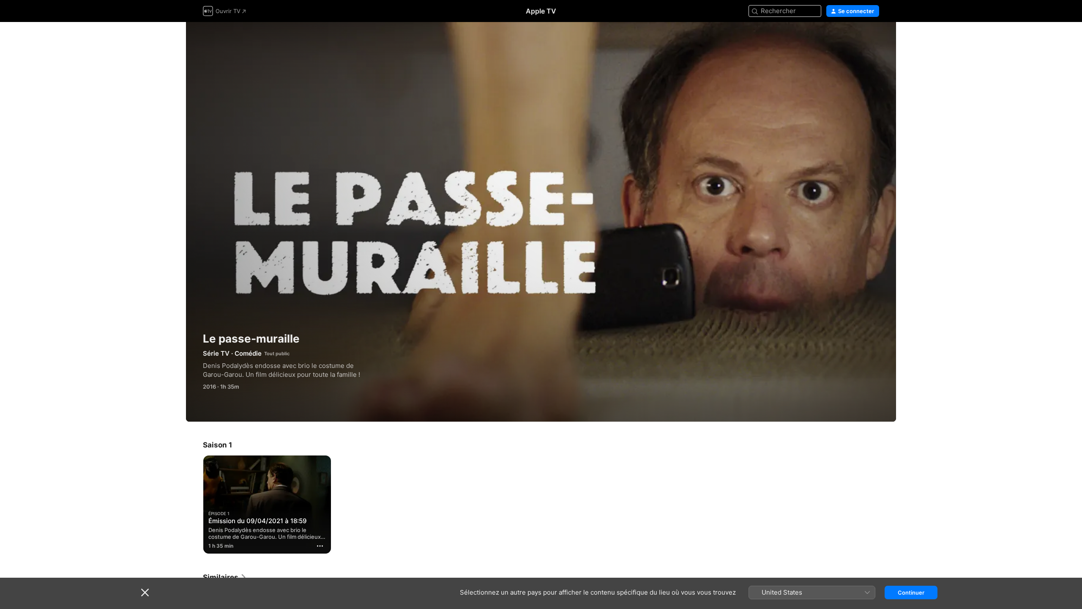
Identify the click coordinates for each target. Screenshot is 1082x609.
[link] (225, 577)
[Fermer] (145, 592)
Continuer (911, 592)
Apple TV (541, 11)
